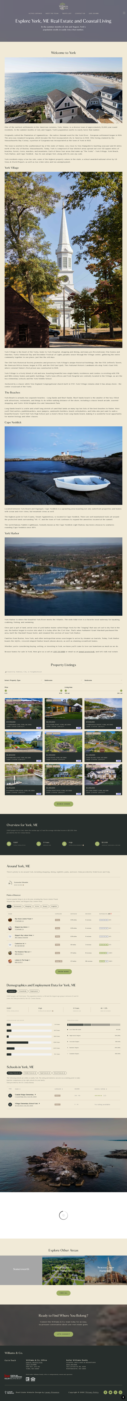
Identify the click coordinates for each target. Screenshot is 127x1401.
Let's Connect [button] (63, 1334)
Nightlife (54, 906)
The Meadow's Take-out (22, 952)
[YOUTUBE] (110, 1392)
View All (63, 1293)
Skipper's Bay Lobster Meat (23, 935)
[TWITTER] (115, 1392)
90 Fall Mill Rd (19, 946)
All (10, 906)
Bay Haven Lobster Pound (23, 919)
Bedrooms (88, 680)
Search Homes (63, 804)
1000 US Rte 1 (19, 954)
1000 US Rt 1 (18, 962)
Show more (63, 971)
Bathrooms (48, 680)
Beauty (46, 906)
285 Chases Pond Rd (21, 937)
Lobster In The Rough (21, 960)
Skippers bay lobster (21, 927)
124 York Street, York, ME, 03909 (24, 1105)
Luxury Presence (52, 1392)
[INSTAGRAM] (120, 1392)
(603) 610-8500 (71, 1364)
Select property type (12, 680)
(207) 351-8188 (31, 1364)
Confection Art (19, 943)
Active (38, 906)
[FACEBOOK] (105, 1392)
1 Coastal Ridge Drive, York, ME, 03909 (26, 1096)
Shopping (29, 906)
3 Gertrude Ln (19, 921)
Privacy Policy (92, 1392)
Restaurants (18, 906)
